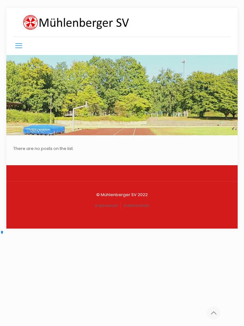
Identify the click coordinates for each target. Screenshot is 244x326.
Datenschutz (136, 205)
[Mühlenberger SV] (76, 22)
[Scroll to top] (2, 232)
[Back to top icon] (213, 313)
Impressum (107, 205)
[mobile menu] (18, 45)
